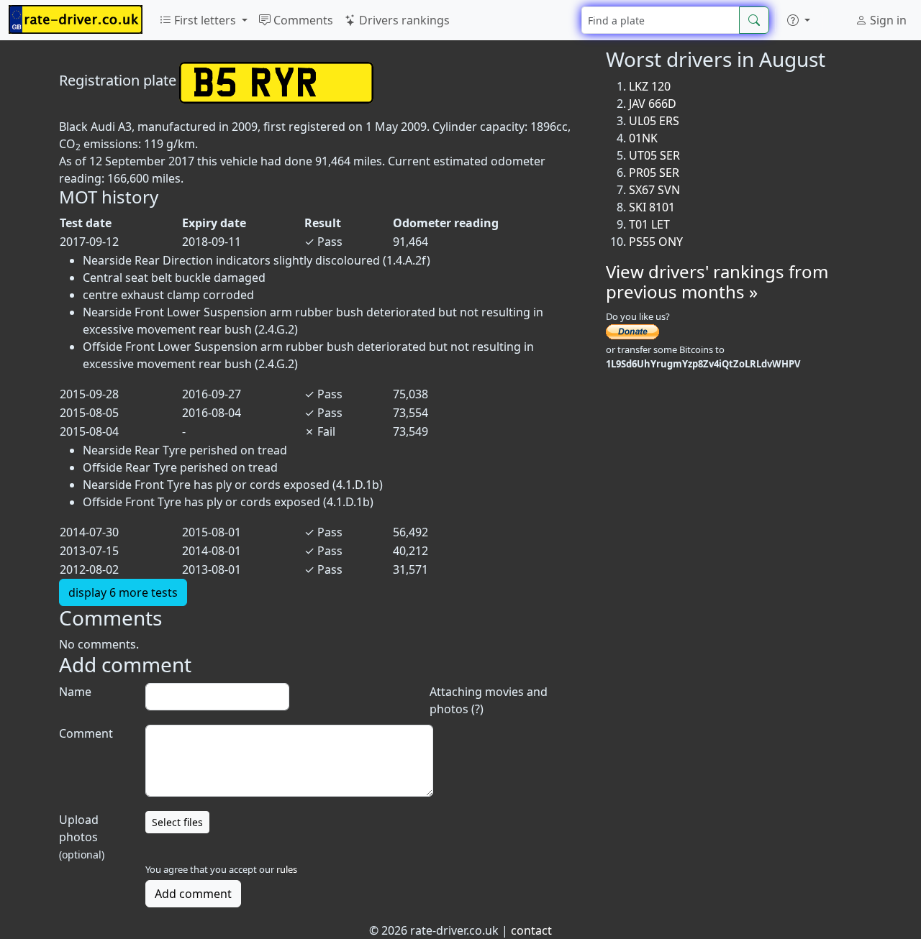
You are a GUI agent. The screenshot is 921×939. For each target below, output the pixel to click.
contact (531, 930)
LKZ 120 (650, 86)
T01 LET (649, 224)
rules (286, 869)
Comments (302, 20)
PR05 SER (654, 172)
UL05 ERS (654, 121)
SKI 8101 (652, 207)
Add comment (193, 894)
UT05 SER (654, 155)
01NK (643, 138)
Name (75, 692)
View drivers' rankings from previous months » (717, 282)
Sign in (887, 20)
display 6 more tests (123, 592)
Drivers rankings (403, 20)
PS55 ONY (656, 241)
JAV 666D (652, 103)
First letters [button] (205, 20)
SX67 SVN (654, 190)
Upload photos (81, 836)
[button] (798, 20)
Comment (86, 733)
